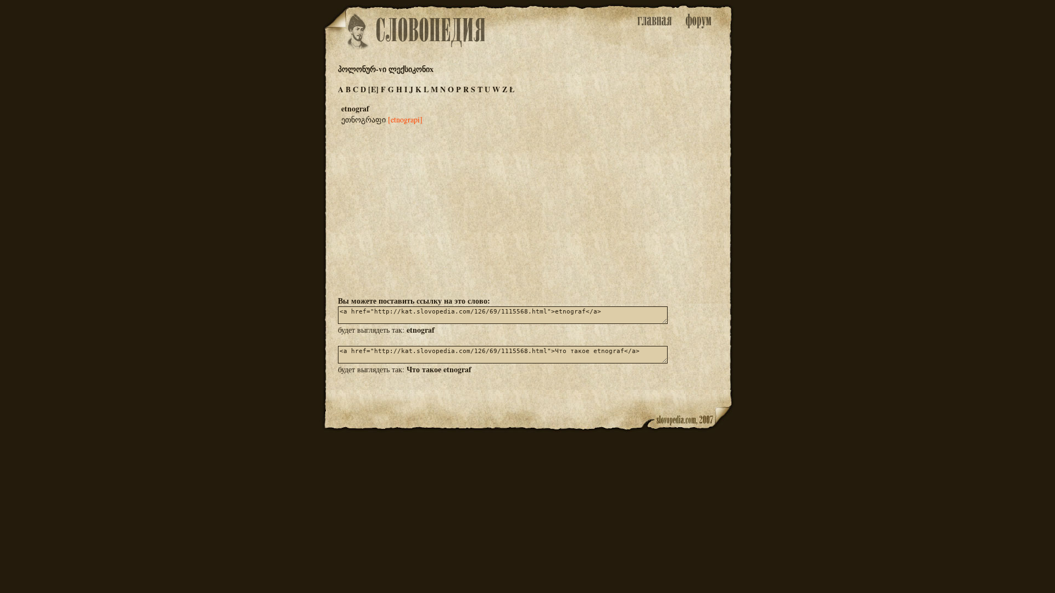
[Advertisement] (527, 209)
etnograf (421, 329)
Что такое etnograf (439, 369)
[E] (373, 89)
